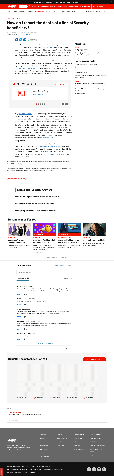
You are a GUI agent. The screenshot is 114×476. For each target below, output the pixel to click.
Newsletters (60, 442)
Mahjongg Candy (81, 50)
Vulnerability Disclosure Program (53, 469)
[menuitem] (9, 12)
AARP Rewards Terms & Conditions (17, 469)
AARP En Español (62, 438)
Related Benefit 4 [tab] (42, 104)
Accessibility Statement (44, 466)
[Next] (66, 104)
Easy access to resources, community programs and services (93, 244)
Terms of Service (30, 466)
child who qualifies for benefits (55, 154)
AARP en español (89, 11)
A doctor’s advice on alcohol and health (86, 64)
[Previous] (63, 104)
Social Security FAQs (13, 18)
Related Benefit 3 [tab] (40, 104)
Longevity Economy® (96, 455)
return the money (46, 138)
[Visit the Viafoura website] (68, 349)
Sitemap (9, 466)
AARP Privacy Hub (18, 466)
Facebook (16, 39)
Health (77, 58)
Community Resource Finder (94, 240)
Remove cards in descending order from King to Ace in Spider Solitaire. (90, 76)
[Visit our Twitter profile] (94, 469)
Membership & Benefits (47, 6)
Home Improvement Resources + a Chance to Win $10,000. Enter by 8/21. (55, 2)
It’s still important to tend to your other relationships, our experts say (69, 246)
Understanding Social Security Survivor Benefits (37, 196)
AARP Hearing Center (41, 91)
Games (77, 47)
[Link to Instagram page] (99, 469)
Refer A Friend (61, 445)
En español (26, 34)
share (63, 294)
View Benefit (37, 94)
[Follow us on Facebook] (89, 469)
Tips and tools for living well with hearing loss (45, 92)
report (68, 294)
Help (97, 11)
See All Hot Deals (14, 420)
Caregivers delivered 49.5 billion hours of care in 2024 (19, 246)
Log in (56, 265)
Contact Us (60, 434)
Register (95, 6)
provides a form (47, 47)
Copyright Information (35, 469)
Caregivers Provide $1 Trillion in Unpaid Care (16, 241)
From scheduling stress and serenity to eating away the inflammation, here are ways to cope (89, 90)
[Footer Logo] (18, 440)
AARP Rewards (86, 6)
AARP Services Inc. (79, 449)
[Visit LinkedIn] (104, 469)
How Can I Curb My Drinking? (86, 61)
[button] (104, 11)
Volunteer (43, 442)
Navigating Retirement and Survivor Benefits (35, 210)
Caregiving (11, 237)
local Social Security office (29, 68)
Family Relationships (64, 237)
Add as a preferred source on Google (35, 39)
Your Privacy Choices (21, 472)
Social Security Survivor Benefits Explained (34, 203)
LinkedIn (24, 39)
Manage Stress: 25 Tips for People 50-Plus (90, 84)
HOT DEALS (14, 412)
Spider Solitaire (81, 72)
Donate (42, 438)
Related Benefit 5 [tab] (44, 104)
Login (101, 6)
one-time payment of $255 (50, 146)
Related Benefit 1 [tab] (36, 104)
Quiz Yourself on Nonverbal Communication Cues (44, 241)
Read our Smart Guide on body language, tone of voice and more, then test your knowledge (44, 247)
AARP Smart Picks (62, 6)
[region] (44, 308)
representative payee (24, 114)
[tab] (24, 278)
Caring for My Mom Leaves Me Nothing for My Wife (68, 241)
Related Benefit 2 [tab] (38, 104)
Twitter (20, 39)
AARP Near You (44, 456)
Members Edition (73, 6)
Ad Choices (10, 472)
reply (19, 294)
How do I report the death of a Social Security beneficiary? (48, 25)
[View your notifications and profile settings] (71, 278)
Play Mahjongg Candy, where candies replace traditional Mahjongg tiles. (88, 54)
